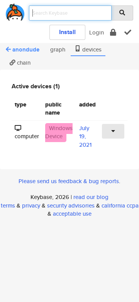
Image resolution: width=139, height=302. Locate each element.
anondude (25, 49)
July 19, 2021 (85, 136)
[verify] (127, 32)
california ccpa (120, 205)
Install (67, 31)
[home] (15, 10)
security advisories (71, 205)
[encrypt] (113, 32)
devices (91, 49)
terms (8, 205)
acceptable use (72, 213)
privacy (31, 205)
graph (57, 49)
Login (96, 32)
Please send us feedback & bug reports (69, 181)
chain (23, 62)
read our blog (90, 197)
